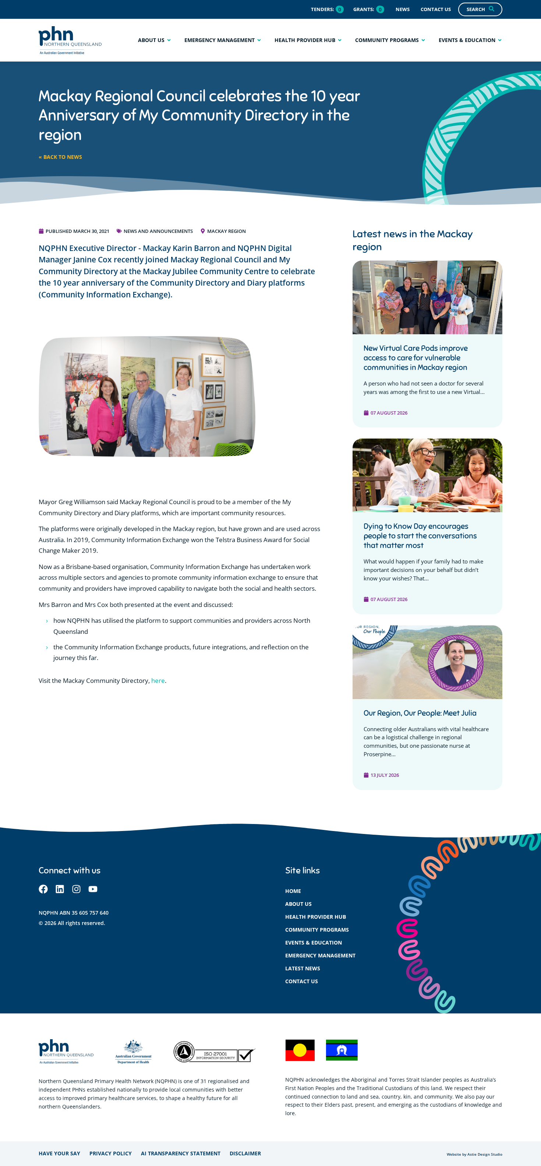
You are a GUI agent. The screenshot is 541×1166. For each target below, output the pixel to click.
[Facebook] (43, 889)
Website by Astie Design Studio (474, 1154)
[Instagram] (76, 889)
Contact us (301, 981)
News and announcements (158, 231)
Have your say (59, 1153)
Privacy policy (110, 1153)
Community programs (317, 929)
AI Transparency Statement (180, 1153)
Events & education (313, 942)
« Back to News (60, 157)
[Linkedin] (59, 889)
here (158, 680)
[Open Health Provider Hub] (339, 40)
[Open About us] (169, 40)
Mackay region (226, 231)
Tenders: (322, 9)
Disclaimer (245, 1153)
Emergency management (320, 955)
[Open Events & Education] (499, 40)
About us (298, 904)
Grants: (363, 9)
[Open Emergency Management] (259, 40)
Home (293, 891)
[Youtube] (93, 889)
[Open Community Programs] (423, 40)
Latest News (302, 968)
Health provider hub (315, 917)
